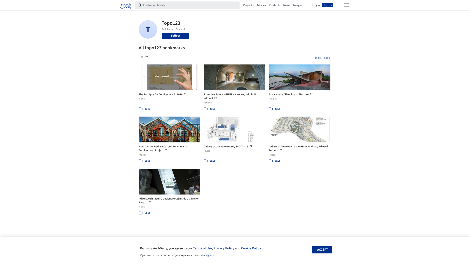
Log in (316, 5)
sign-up (210, 255)
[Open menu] (347, 5)
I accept (321, 249)
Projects (248, 5)
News (286, 5)
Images (297, 5)
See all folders (322, 58)
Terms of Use (202, 248)
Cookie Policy (251, 248)
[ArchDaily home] (125, 5)
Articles (261, 5)
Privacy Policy (224, 248)
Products (274, 5)
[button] (145, 56)
